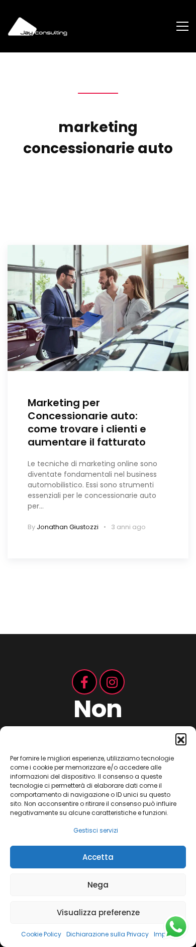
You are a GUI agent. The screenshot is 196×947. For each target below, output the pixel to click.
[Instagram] (112, 682)
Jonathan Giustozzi (68, 527)
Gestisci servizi (95, 830)
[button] (181, 739)
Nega (98, 884)
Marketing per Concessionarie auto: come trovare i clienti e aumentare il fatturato (87, 422)
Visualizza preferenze (98, 912)
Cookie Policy (41, 934)
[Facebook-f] (84, 682)
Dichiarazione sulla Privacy (107, 934)
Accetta (98, 857)
